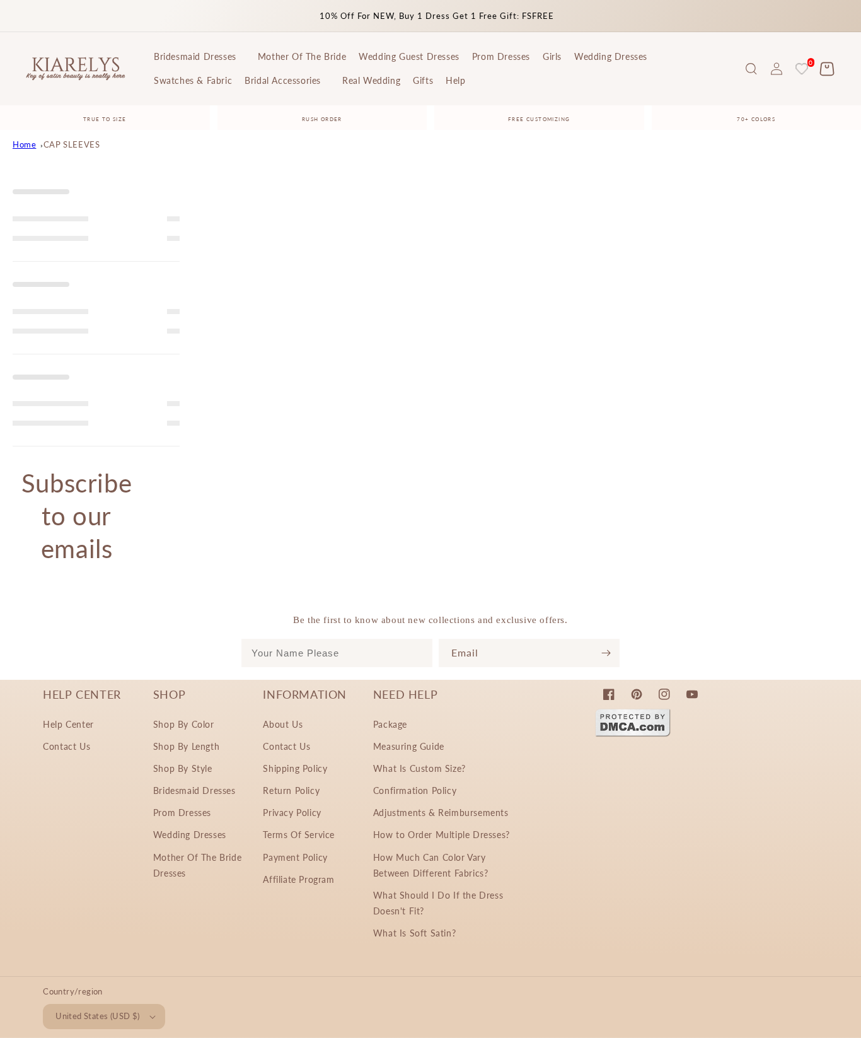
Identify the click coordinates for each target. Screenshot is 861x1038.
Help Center (68, 724)
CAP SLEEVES (71, 144)
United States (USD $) (97, 1016)
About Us (283, 724)
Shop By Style (182, 768)
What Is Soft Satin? (414, 933)
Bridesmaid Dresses (194, 790)
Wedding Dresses (189, 834)
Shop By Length (186, 746)
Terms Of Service (299, 834)
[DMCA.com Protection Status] (633, 733)
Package (390, 724)
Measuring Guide (408, 746)
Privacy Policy (292, 812)
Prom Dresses (182, 812)
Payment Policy (295, 857)
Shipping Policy (295, 768)
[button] (751, 69)
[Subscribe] (606, 653)
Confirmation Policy (414, 790)
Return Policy (291, 790)
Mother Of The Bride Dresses (197, 865)
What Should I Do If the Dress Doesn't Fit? (438, 903)
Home (24, 144)
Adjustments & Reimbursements (441, 812)
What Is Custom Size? (419, 768)
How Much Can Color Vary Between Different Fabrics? (430, 865)
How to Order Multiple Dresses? (441, 834)
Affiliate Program (298, 879)
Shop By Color (183, 724)
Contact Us (66, 746)
